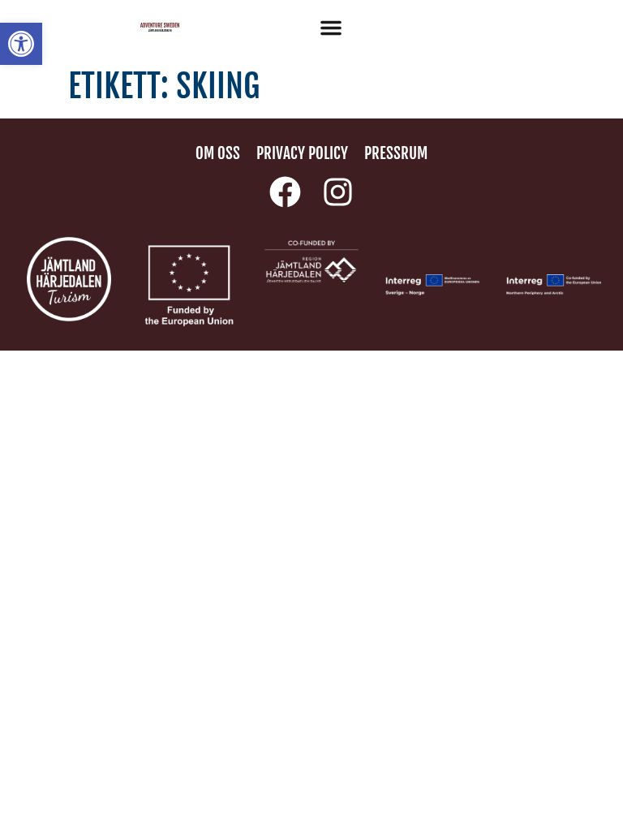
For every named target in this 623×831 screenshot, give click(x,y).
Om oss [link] (217, 153)
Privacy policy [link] (302, 153)
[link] (21, 44)
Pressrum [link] (396, 153)
